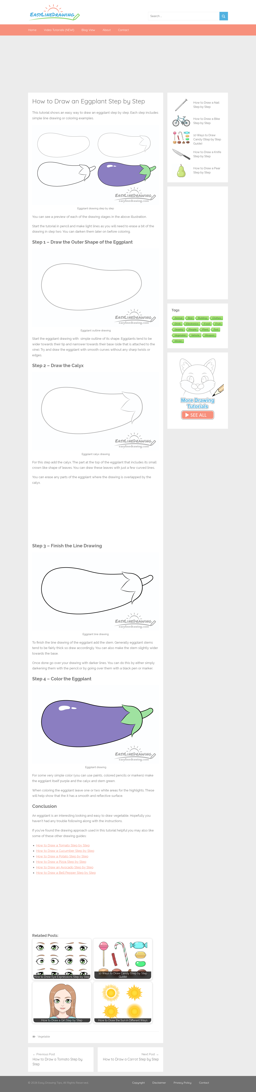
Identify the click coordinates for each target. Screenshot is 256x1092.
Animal (178, 318)
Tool (216, 329)
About (107, 30)
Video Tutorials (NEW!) (59, 30)
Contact (123, 30)
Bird (190, 318)
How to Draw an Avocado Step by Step (64, 867)
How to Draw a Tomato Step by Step (63, 845)
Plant (205, 329)
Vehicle (195, 335)
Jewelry (179, 329)
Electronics (192, 323)
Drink (178, 323)
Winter (178, 341)
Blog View (88, 30)
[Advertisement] (128, 64)
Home (32, 30)
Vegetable (44, 1036)
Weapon (209, 335)
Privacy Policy (182, 1082)
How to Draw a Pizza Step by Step (61, 862)
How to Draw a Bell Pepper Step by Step (66, 873)
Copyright (138, 1082)
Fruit (218, 323)
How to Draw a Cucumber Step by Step (65, 851)
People (193, 329)
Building (202, 318)
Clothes (217, 318)
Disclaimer (159, 1082)
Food (207, 323)
